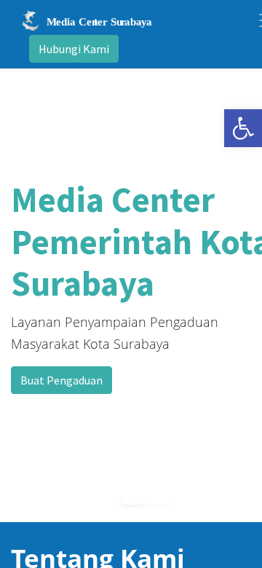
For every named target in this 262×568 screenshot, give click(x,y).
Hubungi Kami (74, 49)
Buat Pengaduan (61, 380)
